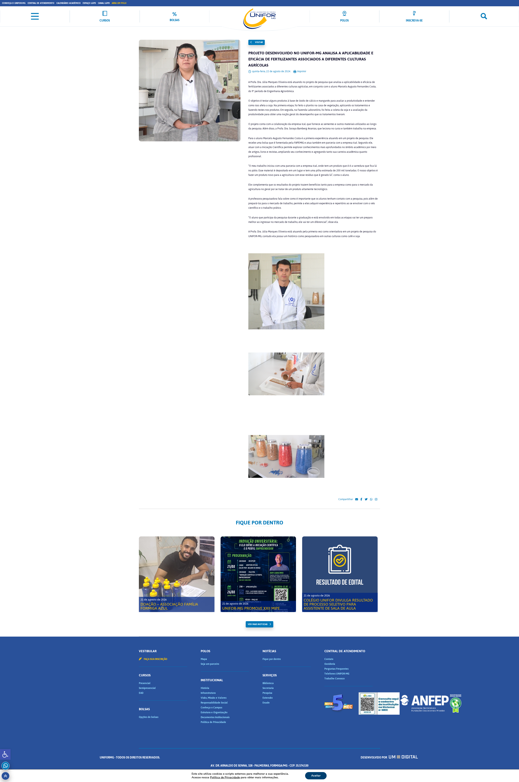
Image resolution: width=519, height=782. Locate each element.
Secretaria (268, 688)
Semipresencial (147, 688)
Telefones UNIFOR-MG (336, 673)
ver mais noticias (257, 624)
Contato (328, 659)
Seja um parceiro (210, 664)
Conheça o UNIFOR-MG (14, 3)
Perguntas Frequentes (336, 668)
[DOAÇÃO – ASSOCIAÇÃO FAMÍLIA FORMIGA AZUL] (176, 574)
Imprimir (301, 71)
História (205, 688)
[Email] (356, 499)
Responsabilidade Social (214, 702)
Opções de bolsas (148, 717)
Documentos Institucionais (215, 717)
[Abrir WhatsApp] (509, 772)
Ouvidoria (329, 664)
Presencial (144, 683)
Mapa (204, 659)
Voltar (258, 42)
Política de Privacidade (213, 722)
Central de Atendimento (41, 3)
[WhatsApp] (371, 499)
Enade (266, 702)
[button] (5, 754)
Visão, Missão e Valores (213, 697)
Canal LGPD (104, 3)
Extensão (268, 697)
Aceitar (316, 776)
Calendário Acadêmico (68, 3)
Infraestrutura (208, 693)
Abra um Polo (119, 3)
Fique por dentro (272, 659)
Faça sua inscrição (155, 659)
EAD (141, 693)
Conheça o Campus (211, 707)
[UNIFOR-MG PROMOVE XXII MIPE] (258, 574)
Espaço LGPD (89, 3)
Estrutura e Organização (214, 712)
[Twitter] (366, 499)
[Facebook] (361, 499)
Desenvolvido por (374, 757)
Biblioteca (268, 683)
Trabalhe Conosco (334, 678)
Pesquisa (267, 693)
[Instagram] (376, 499)
